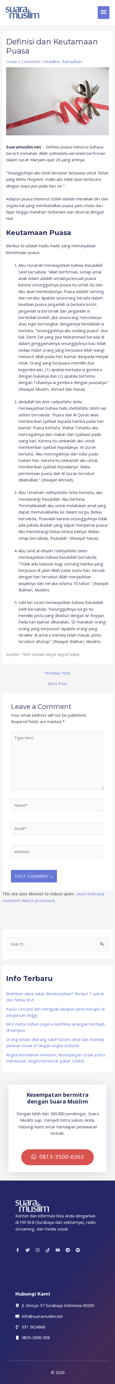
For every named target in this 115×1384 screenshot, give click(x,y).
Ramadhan (72, 61)
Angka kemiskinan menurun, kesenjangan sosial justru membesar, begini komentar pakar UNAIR (55, 1058)
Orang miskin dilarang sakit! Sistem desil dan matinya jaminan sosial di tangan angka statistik (55, 1042)
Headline (52, 61)
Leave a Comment (23, 61)
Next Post (57, 684)
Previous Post (57, 673)
